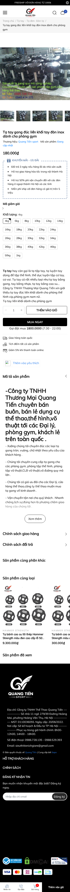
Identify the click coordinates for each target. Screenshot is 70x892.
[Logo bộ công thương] (35, 860)
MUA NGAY (35, 322)
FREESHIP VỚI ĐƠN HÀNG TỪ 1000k (33, 2)
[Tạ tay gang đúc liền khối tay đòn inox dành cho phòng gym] (35, 74)
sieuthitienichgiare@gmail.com (34, 745)
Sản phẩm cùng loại (19, 578)
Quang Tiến (31, 752)
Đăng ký (59, 796)
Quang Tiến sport (28, 141)
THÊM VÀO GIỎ (46, 310)
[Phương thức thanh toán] (27, 872)
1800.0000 (34, 328)
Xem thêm (35, 519)
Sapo (54, 752)
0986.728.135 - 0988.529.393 (43, 740)
